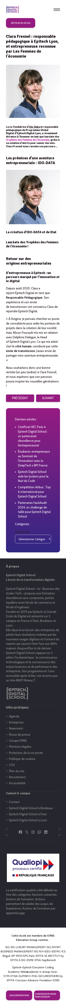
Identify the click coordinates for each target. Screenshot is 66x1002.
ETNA (14, 976)
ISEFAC (56, 951)
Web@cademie (29, 971)
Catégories (22, 531)
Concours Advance (26, 980)
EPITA (39, 956)
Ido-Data (34, 126)
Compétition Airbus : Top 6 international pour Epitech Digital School (34, 491)
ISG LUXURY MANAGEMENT (28, 947)
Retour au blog (20, 22)
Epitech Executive (33, 967)
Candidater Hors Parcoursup (45, 995)
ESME (30, 960)
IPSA (38, 960)
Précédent (20, 398)
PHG (34, 976)
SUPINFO (24, 976)
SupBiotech (49, 960)
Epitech (16, 967)
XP (13, 956)
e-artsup (45, 971)
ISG (7, 947)
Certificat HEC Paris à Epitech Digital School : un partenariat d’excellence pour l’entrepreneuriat (33, 436)
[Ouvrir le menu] (57, 9)
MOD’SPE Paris (25, 956)
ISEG (47, 951)
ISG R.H (38, 951)
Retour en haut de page (54, 984)
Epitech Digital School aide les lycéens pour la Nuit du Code (33, 476)
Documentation (19, 995)
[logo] (12, 9)
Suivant (48, 398)
